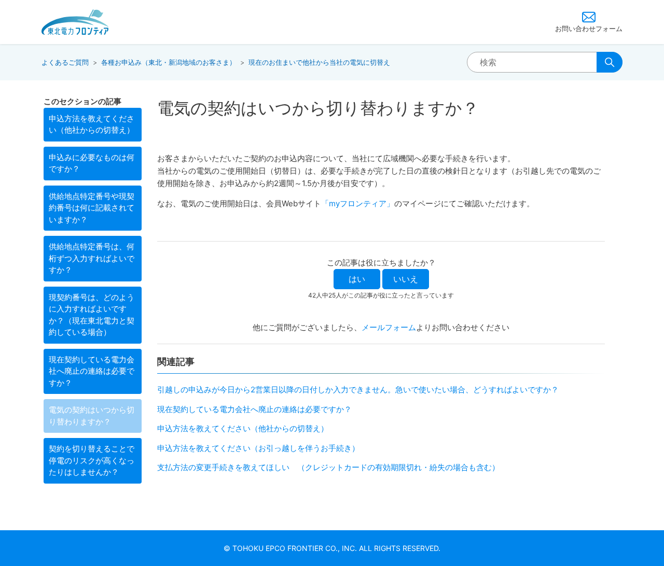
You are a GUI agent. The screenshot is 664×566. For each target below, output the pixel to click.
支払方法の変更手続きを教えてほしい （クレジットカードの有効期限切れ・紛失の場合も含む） (328, 467)
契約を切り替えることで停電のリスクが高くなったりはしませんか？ (91, 460)
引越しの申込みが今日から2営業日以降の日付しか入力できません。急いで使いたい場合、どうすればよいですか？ (358, 389)
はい (357, 279)
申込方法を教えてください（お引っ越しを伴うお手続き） (258, 448)
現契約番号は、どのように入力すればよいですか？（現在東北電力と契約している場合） (91, 314)
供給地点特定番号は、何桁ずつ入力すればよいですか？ (91, 258)
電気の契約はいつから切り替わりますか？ (91, 416)
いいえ (405, 279)
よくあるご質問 (65, 62)
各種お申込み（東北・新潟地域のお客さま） (168, 62)
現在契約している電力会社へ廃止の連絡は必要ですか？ (91, 371)
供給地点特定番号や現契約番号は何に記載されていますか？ (91, 207)
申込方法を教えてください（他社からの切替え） (91, 124)
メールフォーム (389, 327)
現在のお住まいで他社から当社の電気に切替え (319, 62)
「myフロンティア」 (357, 203)
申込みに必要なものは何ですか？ (91, 163)
